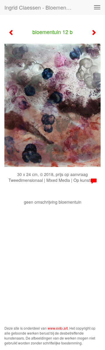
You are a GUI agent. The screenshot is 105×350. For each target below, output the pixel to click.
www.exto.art (58, 328)
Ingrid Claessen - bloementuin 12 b (40, 7)
